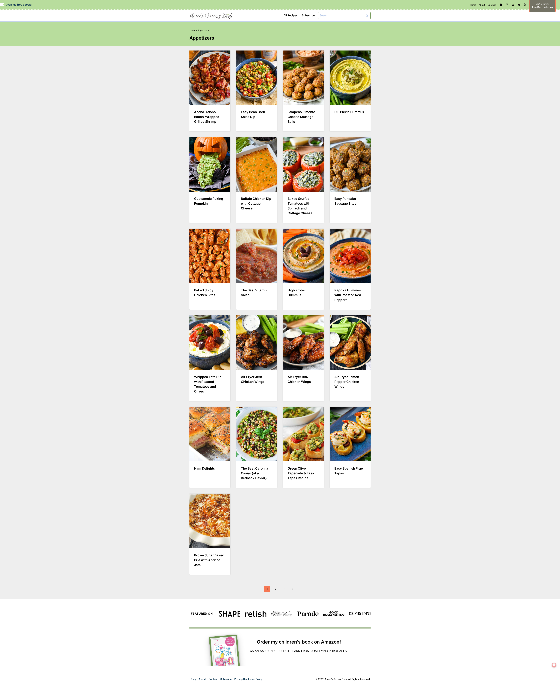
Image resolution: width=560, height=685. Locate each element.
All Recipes (291, 15)
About (482, 5)
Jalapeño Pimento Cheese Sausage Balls (301, 116)
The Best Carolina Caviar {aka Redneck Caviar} (254, 473)
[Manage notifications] (554, 665)
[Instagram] (507, 4)
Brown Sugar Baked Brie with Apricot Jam (209, 560)
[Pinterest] (513, 4)
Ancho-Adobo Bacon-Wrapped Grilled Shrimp (206, 116)
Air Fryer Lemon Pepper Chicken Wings (346, 381)
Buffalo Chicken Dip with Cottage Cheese (256, 203)
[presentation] (209, 78)
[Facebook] (501, 4)
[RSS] (519, 4)
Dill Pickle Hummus (349, 112)
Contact (492, 5)
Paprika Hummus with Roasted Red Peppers (347, 295)
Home (473, 5)
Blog (193, 679)
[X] (525, 4)
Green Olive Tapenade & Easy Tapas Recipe (301, 473)
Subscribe (308, 15)
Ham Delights (204, 468)
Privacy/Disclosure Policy (248, 679)
